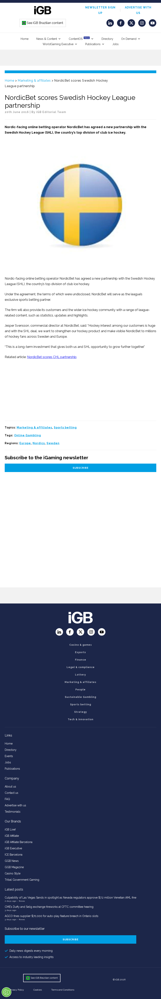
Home (24, 38)
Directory (107, 38)
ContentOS (79, 38)
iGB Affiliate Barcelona (18, 842)
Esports (80, 652)
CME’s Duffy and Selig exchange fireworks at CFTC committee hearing (49, 906)
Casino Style (12, 873)
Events (9, 756)
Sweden (53, 443)
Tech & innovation (80, 719)
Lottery (80, 674)
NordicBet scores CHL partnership (52, 357)
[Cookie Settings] (6, 992)
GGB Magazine (14, 867)
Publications (93, 44)
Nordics (39, 443)
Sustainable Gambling (80, 697)
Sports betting (65, 427)
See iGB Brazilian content (42, 23)
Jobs (115, 44)
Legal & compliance (81, 667)
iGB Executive (13, 848)
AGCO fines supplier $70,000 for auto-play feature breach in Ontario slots (51, 916)
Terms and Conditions (62, 989)
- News (21, 901)
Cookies (37, 989)
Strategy (80, 712)
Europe (25, 443)
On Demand (128, 38)
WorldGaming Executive (58, 44)
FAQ (7, 799)
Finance (80, 659)
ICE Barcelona (13, 854)
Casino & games (80, 645)
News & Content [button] (46, 38)
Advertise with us (15, 805)
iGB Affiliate (12, 835)
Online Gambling (27, 435)
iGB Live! (10, 829)
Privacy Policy (16, 989)
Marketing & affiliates (34, 80)
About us (10, 786)
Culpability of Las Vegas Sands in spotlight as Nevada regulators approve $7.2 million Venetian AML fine (70, 897)
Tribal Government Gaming (22, 879)
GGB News (12, 860)
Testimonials (12, 811)
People (80, 689)
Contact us (11, 792)
